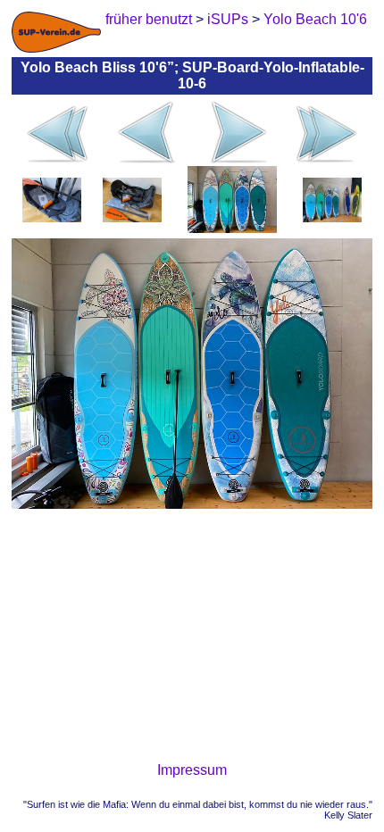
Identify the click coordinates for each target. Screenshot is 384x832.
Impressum (192, 770)
